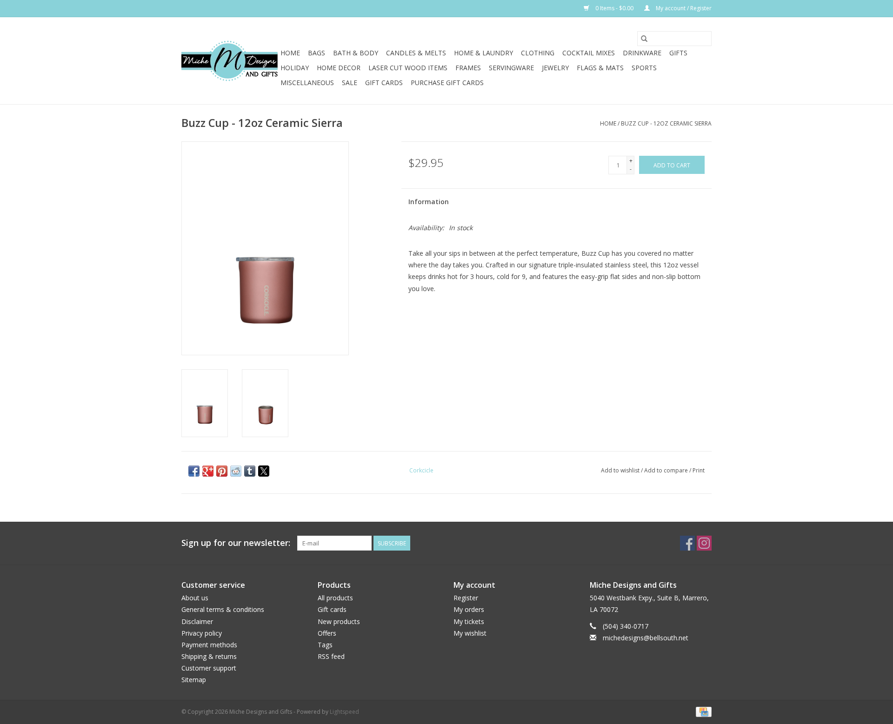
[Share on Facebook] (194, 471)
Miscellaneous (307, 82)
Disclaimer (197, 621)
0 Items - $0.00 (614, 8)
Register (465, 597)
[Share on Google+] (207, 471)
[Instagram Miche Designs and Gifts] (704, 543)
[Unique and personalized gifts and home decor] (229, 60)
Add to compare (666, 470)
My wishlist (469, 633)
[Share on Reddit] (235, 471)
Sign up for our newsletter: (235, 543)
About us (194, 597)
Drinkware (642, 52)
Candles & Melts (416, 52)
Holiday (294, 67)
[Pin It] (221, 471)
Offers (327, 633)
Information (428, 201)
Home (290, 52)
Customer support (208, 668)
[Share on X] (263, 471)
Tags (325, 644)
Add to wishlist (621, 470)
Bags (316, 52)
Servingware (511, 67)
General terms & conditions (222, 609)
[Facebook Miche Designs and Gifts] (687, 543)
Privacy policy (201, 633)
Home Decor (338, 67)
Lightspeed (344, 712)
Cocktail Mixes (588, 52)
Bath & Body (355, 52)
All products (335, 597)
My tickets (468, 621)
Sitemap (193, 679)
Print (699, 470)
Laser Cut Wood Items (407, 67)
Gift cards (384, 82)
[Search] (644, 38)
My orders (468, 609)
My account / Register (683, 8)
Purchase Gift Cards (447, 82)
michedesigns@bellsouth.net (645, 637)
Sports (644, 67)
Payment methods (209, 644)
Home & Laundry (483, 52)
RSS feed (331, 656)
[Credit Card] (702, 711)
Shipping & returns (209, 656)
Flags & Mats (600, 67)
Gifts (678, 52)
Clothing (537, 52)
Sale (349, 82)
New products (339, 621)
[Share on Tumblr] (249, 471)
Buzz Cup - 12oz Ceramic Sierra (666, 123)
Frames (468, 67)
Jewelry (555, 67)
